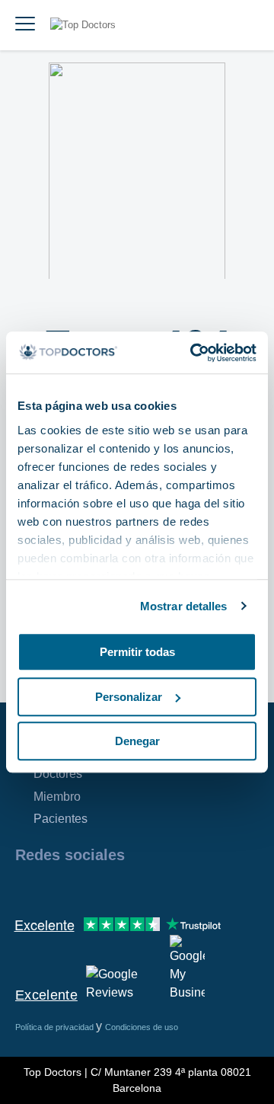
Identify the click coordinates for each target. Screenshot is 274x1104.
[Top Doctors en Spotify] (192, 887)
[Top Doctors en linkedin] (80, 887)
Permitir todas (137, 651)
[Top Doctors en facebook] (26, 887)
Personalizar (128, 696)
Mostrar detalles (184, 606)
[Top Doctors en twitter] (108, 887)
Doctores (57, 773)
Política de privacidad (55, 1027)
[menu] (25, 25)
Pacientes (60, 818)
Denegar (137, 740)
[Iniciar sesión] (245, 25)
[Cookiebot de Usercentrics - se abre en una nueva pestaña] (193, 353)
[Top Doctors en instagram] (53, 887)
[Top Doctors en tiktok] (163, 887)
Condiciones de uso (141, 1027)
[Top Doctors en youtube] (135, 887)
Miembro (57, 796)
